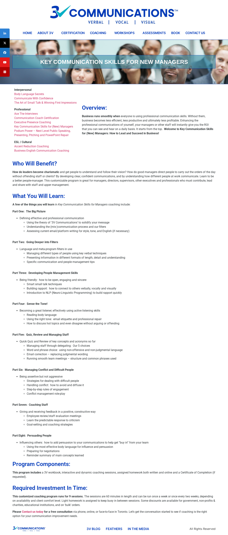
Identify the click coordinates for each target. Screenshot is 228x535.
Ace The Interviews (26, 113)
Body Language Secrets (29, 94)
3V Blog (93, 529)
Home (27, 33)
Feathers (114, 529)
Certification (73, 33)
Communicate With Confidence (33, 98)
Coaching (98, 33)
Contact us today (32, 511)
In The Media (138, 529)
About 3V (45, 33)
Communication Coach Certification (36, 118)
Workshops (124, 33)
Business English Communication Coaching (41, 150)
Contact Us (195, 33)
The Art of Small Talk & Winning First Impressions (45, 102)
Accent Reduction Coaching (31, 146)
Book (175, 33)
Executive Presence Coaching (32, 122)
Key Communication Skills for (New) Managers (43, 126)
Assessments (154, 33)
